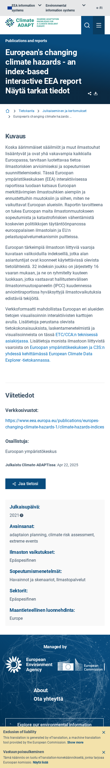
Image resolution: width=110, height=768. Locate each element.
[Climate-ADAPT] (41, 22)
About (41, 690)
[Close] (103, 732)
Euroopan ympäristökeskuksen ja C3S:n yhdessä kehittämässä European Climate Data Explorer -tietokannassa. (55, 354)
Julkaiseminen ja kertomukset (64, 111)
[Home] (8, 111)
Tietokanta (26, 111)
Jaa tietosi (28, 483)
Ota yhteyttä (48, 699)
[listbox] (24, 8)
